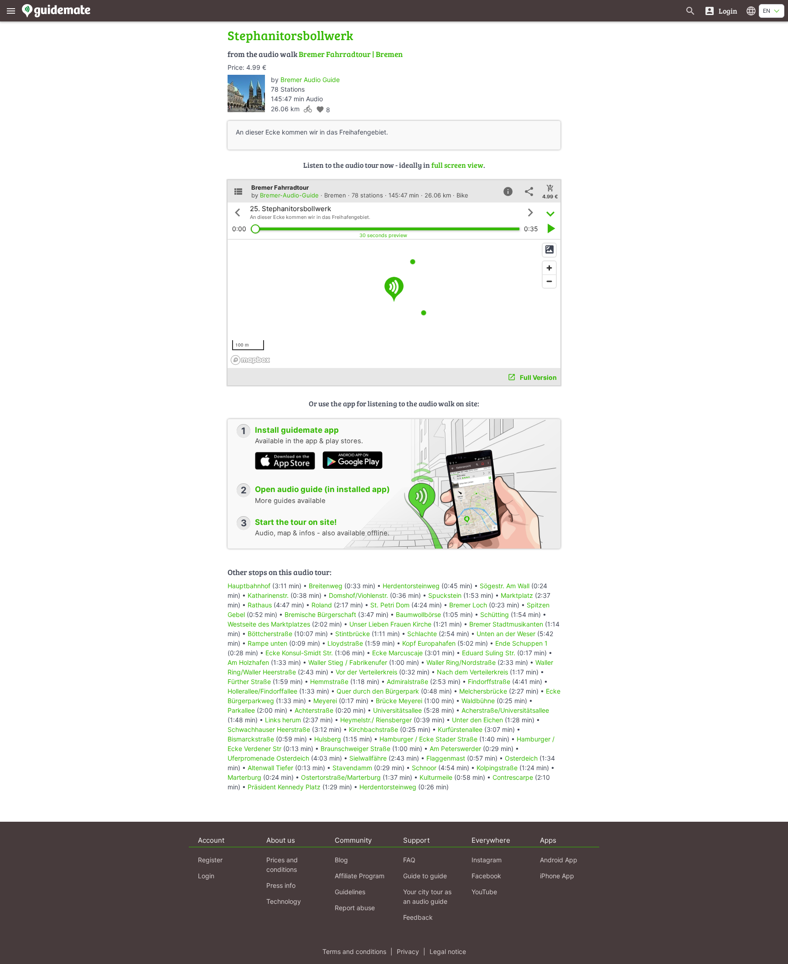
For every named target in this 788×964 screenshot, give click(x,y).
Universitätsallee (397, 710)
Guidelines (350, 892)
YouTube (484, 892)
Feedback (418, 917)
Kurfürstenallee (460, 729)
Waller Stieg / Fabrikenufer (347, 662)
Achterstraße (314, 710)
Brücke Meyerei (399, 701)
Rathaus (260, 605)
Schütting (494, 614)
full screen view (457, 165)
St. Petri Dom (390, 605)
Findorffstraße (489, 681)
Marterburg (244, 777)
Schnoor (424, 768)
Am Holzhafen (248, 662)
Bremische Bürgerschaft (320, 614)
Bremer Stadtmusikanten (506, 624)
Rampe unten (267, 643)
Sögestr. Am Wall (504, 586)
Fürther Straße (249, 681)
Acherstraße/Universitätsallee (505, 710)
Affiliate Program (359, 876)
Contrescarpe (513, 777)
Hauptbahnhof (249, 586)
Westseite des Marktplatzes (269, 624)
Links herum (283, 720)
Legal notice (448, 951)
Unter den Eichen (477, 720)
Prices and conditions (282, 864)
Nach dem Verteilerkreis (472, 672)
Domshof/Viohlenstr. (358, 595)
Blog (341, 860)
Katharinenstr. (268, 595)
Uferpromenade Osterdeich (268, 758)
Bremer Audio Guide (310, 79)
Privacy (408, 951)
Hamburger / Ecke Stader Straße (428, 739)
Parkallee (241, 710)
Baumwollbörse (418, 614)
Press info (281, 885)
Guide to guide (425, 876)
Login (206, 876)
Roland (321, 605)
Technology (283, 901)
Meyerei (325, 701)
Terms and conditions (354, 951)
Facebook (486, 876)
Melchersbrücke (483, 691)
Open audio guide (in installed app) (322, 489)
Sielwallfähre (368, 758)
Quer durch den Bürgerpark (378, 691)
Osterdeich (521, 758)
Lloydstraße (345, 643)
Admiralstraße (407, 681)
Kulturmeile (436, 777)
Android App (558, 860)
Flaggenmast (445, 758)
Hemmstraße (329, 681)
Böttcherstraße (270, 633)
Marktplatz (517, 595)
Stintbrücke (352, 633)
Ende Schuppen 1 (521, 643)
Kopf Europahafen (429, 643)
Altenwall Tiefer (270, 768)
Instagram (487, 860)
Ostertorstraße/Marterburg (341, 777)
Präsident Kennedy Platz (284, 787)
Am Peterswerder (455, 748)
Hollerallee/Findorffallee (262, 691)
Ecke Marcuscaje (397, 653)
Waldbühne (478, 701)
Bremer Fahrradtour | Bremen (351, 54)
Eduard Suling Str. (488, 653)
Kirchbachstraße (373, 729)
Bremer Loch (468, 605)
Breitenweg (325, 586)
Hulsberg (327, 739)
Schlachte (422, 633)
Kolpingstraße (497, 768)
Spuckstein (444, 595)
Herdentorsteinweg (411, 586)
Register (210, 860)
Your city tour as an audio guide (427, 896)
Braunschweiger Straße (355, 748)
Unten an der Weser (506, 633)
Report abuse (355, 908)
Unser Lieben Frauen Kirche (390, 624)
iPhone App (557, 876)
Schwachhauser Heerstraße (269, 729)
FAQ (409, 860)
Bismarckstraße (251, 739)
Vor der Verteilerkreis (367, 672)
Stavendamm (352, 768)
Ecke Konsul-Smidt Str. (299, 653)
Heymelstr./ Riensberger (377, 720)
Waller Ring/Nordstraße (461, 662)
